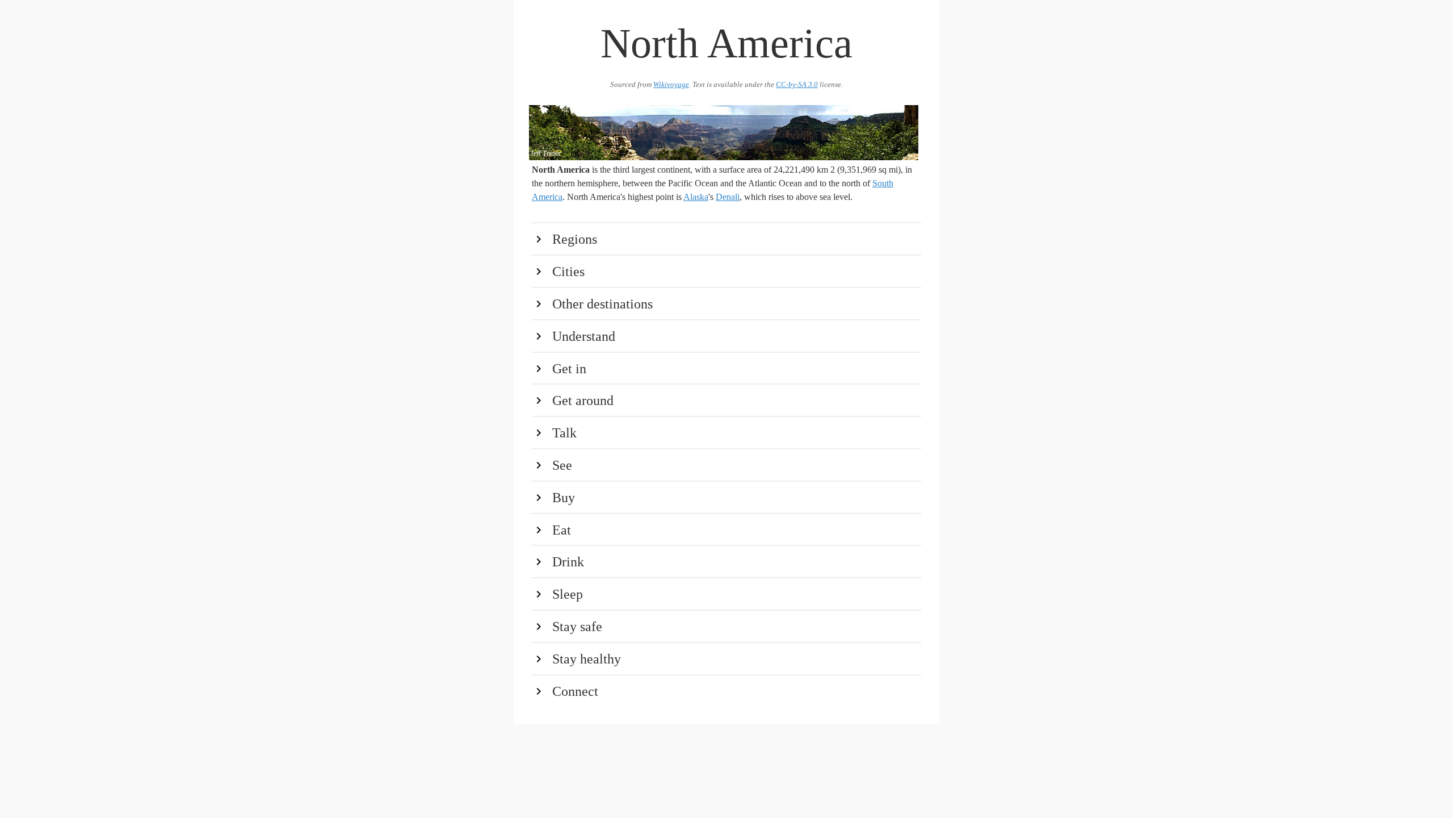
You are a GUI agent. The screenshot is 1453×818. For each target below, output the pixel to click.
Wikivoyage (671, 85)
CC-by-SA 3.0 (797, 85)
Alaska (695, 197)
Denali (728, 197)
